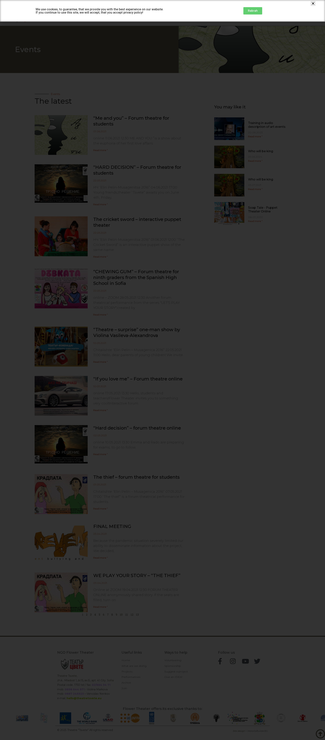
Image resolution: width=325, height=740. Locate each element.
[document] (162, 370)
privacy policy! (133, 12)
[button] (313, 3)
